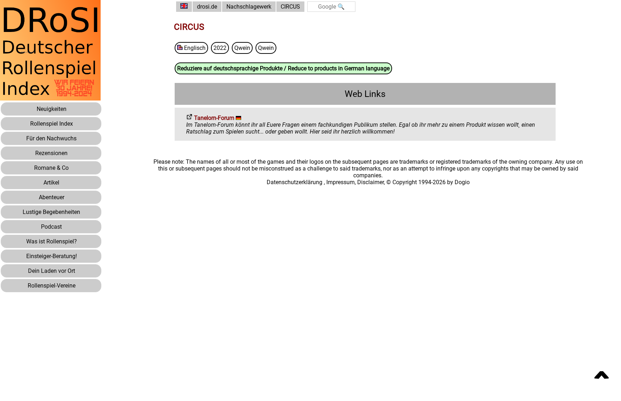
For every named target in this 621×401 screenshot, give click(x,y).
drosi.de (207, 6)
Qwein (242, 48)
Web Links (365, 94)
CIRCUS (290, 6)
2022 (219, 48)
